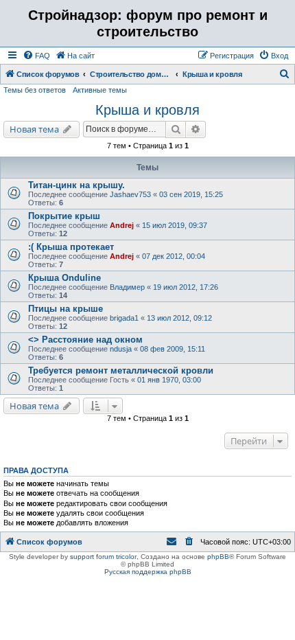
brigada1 (124, 318)
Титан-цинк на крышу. (76, 185)
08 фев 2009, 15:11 (172, 349)
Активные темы (100, 90)
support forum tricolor (103, 556)
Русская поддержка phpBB (147, 571)
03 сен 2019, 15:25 (191, 194)
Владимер (127, 287)
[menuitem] (36, 55)
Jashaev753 (130, 194)
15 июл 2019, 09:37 (174, 225)
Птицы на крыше (65, 309)
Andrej (122, 225)
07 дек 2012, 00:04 (173, 256)
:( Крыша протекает (71, 247)
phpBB (218, 556)
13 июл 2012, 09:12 (179, 318)
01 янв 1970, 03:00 (169, 380)
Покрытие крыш (64, 216)
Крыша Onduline (64, 278)
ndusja (121, 349)
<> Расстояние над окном (85, 339)
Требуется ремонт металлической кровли (120, 370)
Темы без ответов (34, 90)
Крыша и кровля (147, 109)
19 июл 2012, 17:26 (185, 287)
